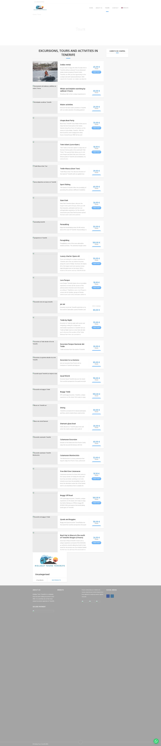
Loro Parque (65, 280)
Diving (62, 408)
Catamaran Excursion (68, 439)
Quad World (65, 376)
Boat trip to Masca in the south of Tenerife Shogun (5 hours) (72, 536)
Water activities (66, 104)
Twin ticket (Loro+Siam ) (70, 144)
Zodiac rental (65, 65)
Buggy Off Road (66, 495)
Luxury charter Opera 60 (70, 256)
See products (56, 580)
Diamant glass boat (68, 423)
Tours (107, 8)
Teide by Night (66, 320)
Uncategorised (42, 574)
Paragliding (64, 240)
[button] (156, 741)
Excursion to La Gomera (69, 360)
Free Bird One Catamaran (70, 471)
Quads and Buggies (68, 519)
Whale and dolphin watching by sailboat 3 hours (72, 90)
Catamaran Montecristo (69, 455)
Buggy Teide (65, 392)
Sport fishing (65, 184)
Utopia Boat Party (67, 120)
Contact (115, 8)
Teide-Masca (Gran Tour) (70, 168)
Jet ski (62, 304)
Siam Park (64, 200)
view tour (96, 72)
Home (91, 8)
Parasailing (64, 224)
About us (99, 8)
